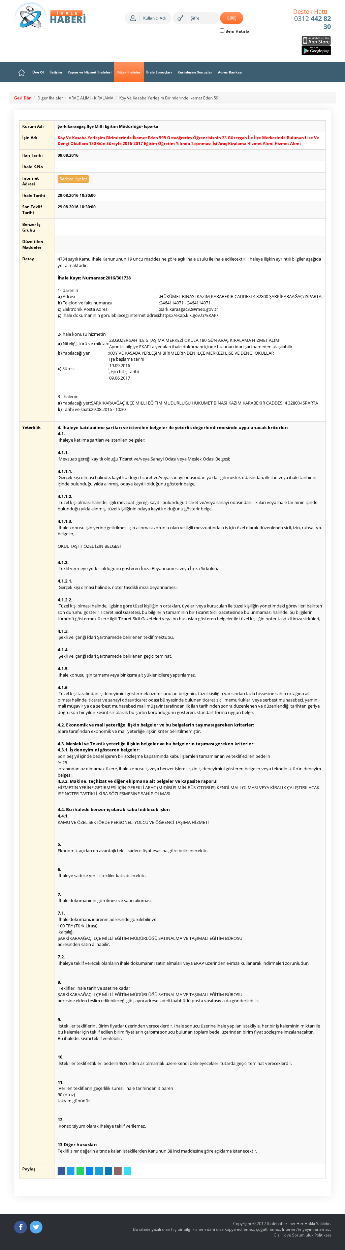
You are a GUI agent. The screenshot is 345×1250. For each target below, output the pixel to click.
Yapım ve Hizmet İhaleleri (90, 72)
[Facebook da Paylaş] (61, 1171)
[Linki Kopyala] (127, 1171)
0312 (312, 19)
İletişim (56, 72)
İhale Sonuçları (159, 72)
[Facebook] (20, 1227)
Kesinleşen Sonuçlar (195, 72)
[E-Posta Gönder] (118, 1171)
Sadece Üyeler (73, 179)
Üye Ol (38, 72)
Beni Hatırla (236, 31)
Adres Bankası (230, 72)
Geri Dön (23, 98)
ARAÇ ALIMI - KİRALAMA (91, 98)
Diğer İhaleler (128, 72)
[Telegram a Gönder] (99, 1171)
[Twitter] (36, 1227)
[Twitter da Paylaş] (70, 1171)
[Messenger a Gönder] (89, 1171)
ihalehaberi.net (281, 1223)
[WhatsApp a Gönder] (80, 1171)
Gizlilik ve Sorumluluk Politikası (302, 1235)
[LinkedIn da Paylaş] (108, 1171)
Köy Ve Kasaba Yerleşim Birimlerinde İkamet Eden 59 (168, 98)
